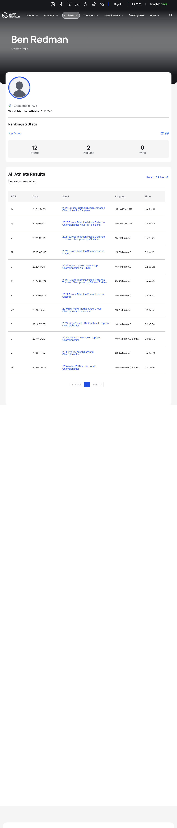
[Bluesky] (102, 4)
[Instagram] (53, 4)
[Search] (171, 15)
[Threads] (85, 4)
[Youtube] (77, 4)
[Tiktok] (94, 4)
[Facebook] (61, 4)
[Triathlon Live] (158, 4)
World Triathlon (11, 15)
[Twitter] (69, 4)
